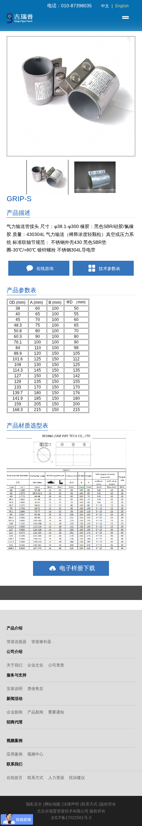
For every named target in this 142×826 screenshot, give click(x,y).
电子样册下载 (76, 568)
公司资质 (56, 665)
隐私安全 (34, 804)
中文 (105, 6)
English (122, 6)
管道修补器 (41, 641)
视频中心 (35, 754)
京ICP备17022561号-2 (71, 817)
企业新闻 (14, 712)
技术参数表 (108, 268)
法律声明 (71, 804)
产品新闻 (35, 712)
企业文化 (35, 665)
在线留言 (14, 777)
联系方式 (35, 777)
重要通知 (56, 712)
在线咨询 (44, 268)
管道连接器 (16, 641)
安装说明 (14, 688)
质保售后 (35, 688)
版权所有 (108, 804)
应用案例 (14, 754)
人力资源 (56, 777)
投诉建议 (77, 777)
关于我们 (14, 665)
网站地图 (52, 804)
